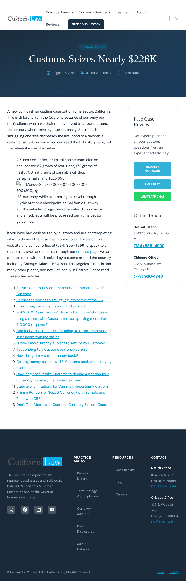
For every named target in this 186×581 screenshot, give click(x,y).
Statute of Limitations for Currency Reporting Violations (62, 386)
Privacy (174, 572)
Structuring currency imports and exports (51, 306)
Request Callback (152, 169)
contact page (87, 251)
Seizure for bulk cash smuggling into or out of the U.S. (59, 300)
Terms (160, 572)
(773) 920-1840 (148, 276)
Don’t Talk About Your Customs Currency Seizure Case (61, 404)
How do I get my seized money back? (47, 355)
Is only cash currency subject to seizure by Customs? (60, 343)
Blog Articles (93, 46)
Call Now (152, 184)
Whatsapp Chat (152, 196)
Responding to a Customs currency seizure (52, 349)
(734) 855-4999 (149, 245)
